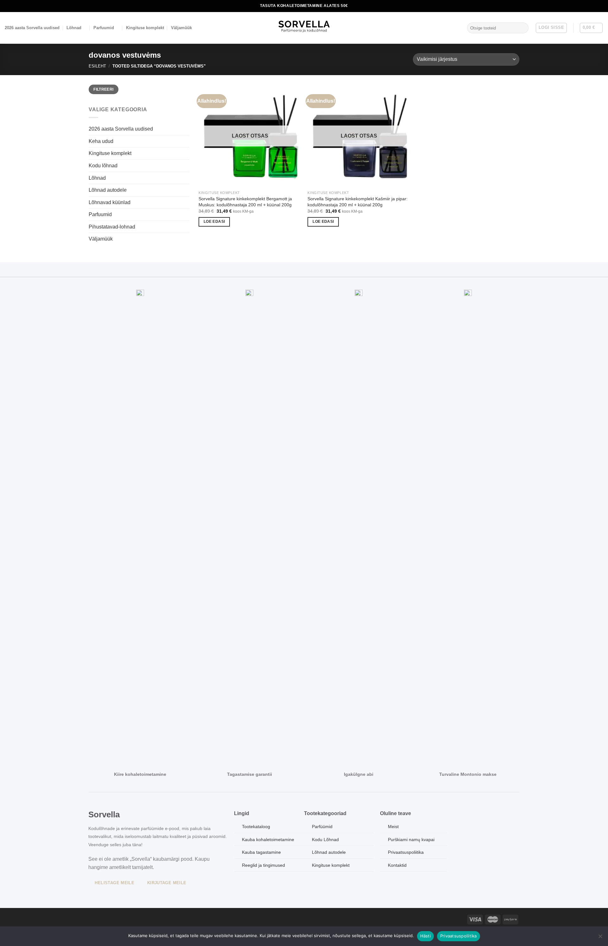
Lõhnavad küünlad (109, 202)
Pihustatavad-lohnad (112, 226)
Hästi (425, 935)
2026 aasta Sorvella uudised (32, 27)
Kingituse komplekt (145, 27)
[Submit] (522, 28)
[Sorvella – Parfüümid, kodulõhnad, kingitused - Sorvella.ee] (304, 28)
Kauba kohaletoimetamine (268, 839)
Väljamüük (181, 27)
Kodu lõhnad (103, 165)
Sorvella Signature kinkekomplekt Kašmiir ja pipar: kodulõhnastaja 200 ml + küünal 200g (357, 201)
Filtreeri (103, 89)
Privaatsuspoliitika (458, 935)
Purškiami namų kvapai (411, 839)
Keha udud (101, 141)
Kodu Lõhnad (325, 839)
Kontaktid (397, 865)
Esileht (97, 66)
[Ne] (600, 938)
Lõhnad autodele (108, 190)
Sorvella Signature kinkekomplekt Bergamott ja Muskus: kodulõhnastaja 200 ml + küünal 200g (245, 201)
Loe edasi (214, 221)
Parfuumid (103, 27)
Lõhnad (73, 27)
